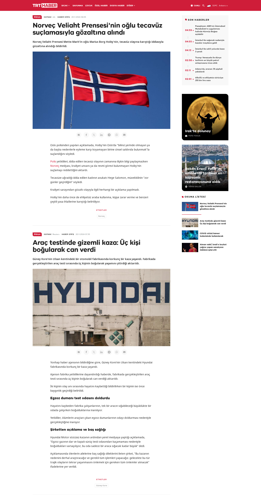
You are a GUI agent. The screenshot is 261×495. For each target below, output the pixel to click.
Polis (53, 161)
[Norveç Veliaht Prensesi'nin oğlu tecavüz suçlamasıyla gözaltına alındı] (190, 206)
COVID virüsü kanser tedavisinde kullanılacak (211, 235)
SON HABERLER (198, 20)
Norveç (54, 166)
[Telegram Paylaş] (109, 135)
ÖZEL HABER (101, 6)
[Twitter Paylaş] (94, 135)
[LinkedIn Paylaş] (101, 135)
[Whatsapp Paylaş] (116, 135)
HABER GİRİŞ (64, 17)
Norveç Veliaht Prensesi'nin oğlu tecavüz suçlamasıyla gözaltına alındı (213, 206)
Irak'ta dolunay (198, 131)
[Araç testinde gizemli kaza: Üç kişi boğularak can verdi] (190, 222)
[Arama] (204, 5)
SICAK (64, 6)
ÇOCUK (88, 6)
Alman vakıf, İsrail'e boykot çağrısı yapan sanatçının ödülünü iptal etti (213, 247)
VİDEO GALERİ (195, 187)
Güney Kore (101, 485)
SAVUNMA (78, 6)
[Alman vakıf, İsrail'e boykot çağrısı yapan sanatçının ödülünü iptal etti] (190, 247)
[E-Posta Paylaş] (124, 135)
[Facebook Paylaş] (86, 135)
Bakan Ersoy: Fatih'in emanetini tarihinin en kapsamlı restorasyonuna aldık (203, 175)
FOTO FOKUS (194, 136)
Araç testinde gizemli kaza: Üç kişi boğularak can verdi (213, 222)
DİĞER (130, 6)
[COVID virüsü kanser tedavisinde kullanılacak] (190, 235)
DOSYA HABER (117, 6)
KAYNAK (48, 17)
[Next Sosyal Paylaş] (78, 135)
